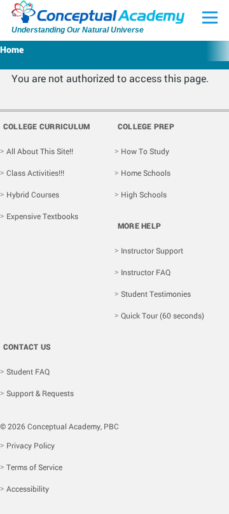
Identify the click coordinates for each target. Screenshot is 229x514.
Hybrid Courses (32, 194)
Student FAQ (28, 371)
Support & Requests (40, 393)
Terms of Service (34, 467)
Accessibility (27, 488)
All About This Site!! (39, 151)
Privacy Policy (30, 445)
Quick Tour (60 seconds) (162, 315)
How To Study (145, 151)
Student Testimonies (156, 294)
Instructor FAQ (145, 272)
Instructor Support (152, 250)
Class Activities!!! (35, 173)
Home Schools (145, 173)
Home (12, 49)
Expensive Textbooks (42, 216)
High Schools (144, 194)
